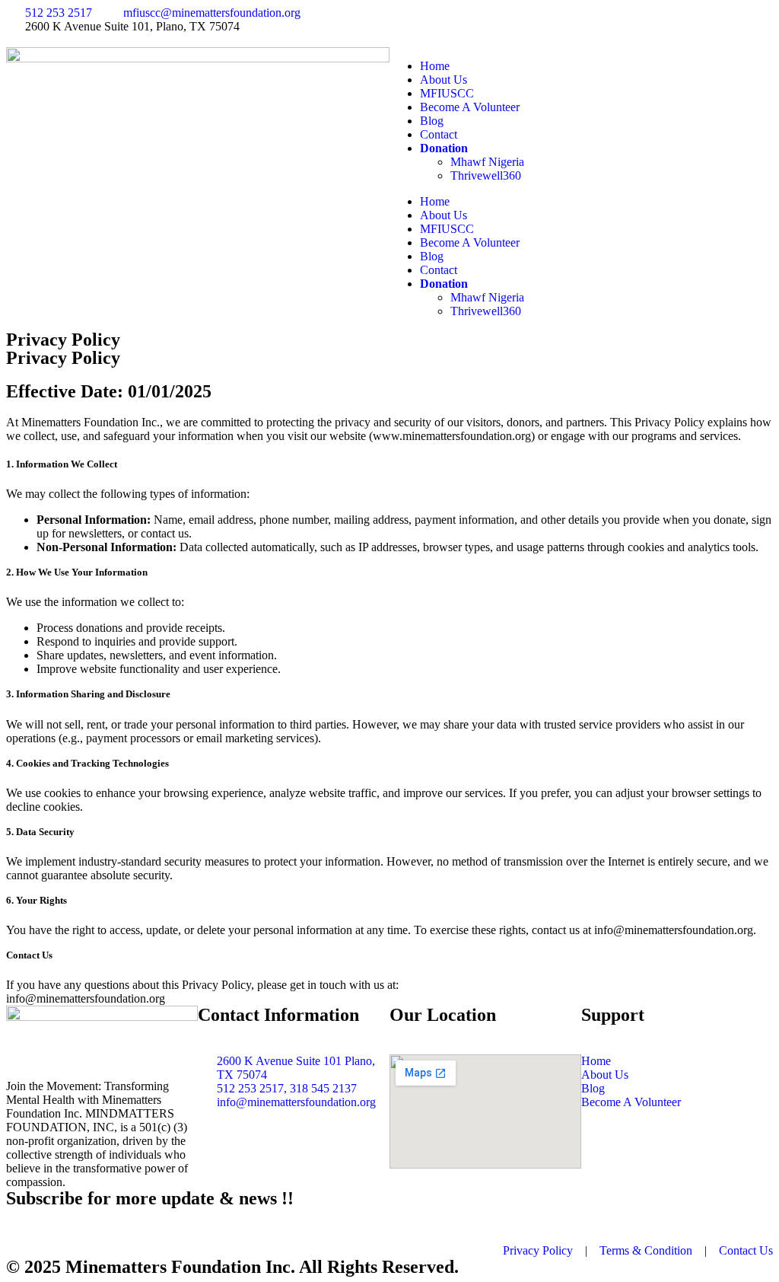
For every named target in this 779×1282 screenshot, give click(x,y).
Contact (438, 134)
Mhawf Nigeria (487, 161)
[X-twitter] (450, 25)
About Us (443, 79)
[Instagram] (491, 25)
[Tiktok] (573, 25)
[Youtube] (532, 25)
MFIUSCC (447, 93)
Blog (432, 120)
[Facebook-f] (409, 25)
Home (435, 65)
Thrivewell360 (485, 175)
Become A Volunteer (470, 106)
